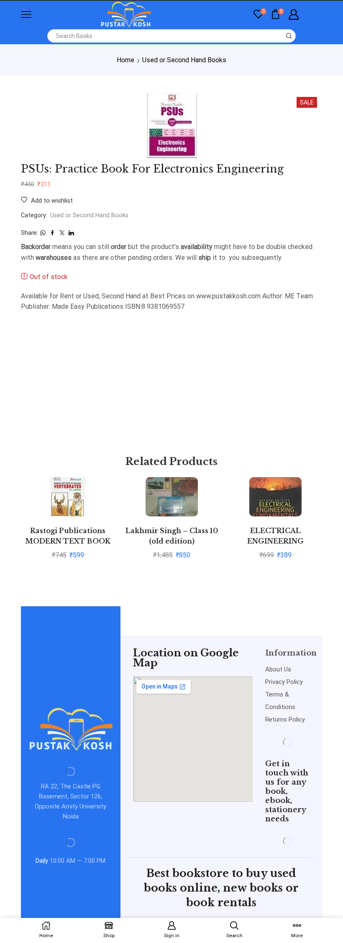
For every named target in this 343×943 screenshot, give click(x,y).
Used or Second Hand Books (184, 60)
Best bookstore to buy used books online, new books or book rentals (221, 888)
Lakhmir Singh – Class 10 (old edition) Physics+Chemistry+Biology (171, 541)
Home (125, 60)
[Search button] (289, 36)
